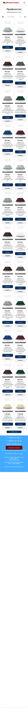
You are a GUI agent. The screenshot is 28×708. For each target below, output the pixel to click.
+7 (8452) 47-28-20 (14, 441)
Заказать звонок (14, 448)
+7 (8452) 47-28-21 (14, 437)
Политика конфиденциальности (14, 466)
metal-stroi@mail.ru (14, 444)
